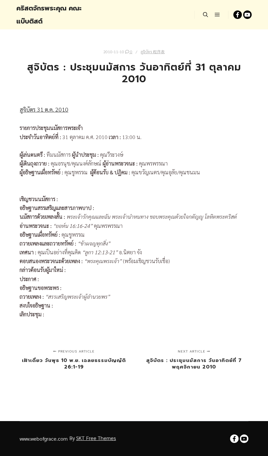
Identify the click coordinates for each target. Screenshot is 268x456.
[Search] (205, 14)
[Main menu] (217, 14)
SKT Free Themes (96, 437)
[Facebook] (237, 14)
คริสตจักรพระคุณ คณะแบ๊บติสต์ (49, 14)
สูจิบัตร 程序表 (153, 51)
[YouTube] (247, 14)
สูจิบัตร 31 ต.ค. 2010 (44, 109)
